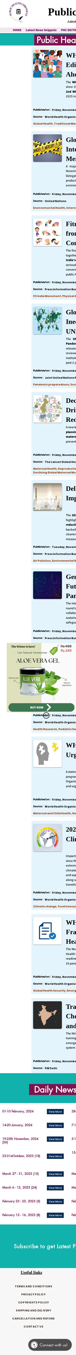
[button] (46, 715)
